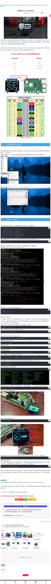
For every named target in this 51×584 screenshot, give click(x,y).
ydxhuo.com (28, 12)
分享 (34, 499)
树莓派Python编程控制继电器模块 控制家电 (14, 525)
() (18, 499)
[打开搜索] (46, 1)
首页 (47, 5)
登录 (29, 557)
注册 (31, 557)
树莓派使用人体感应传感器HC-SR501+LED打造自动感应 (17, 526)
